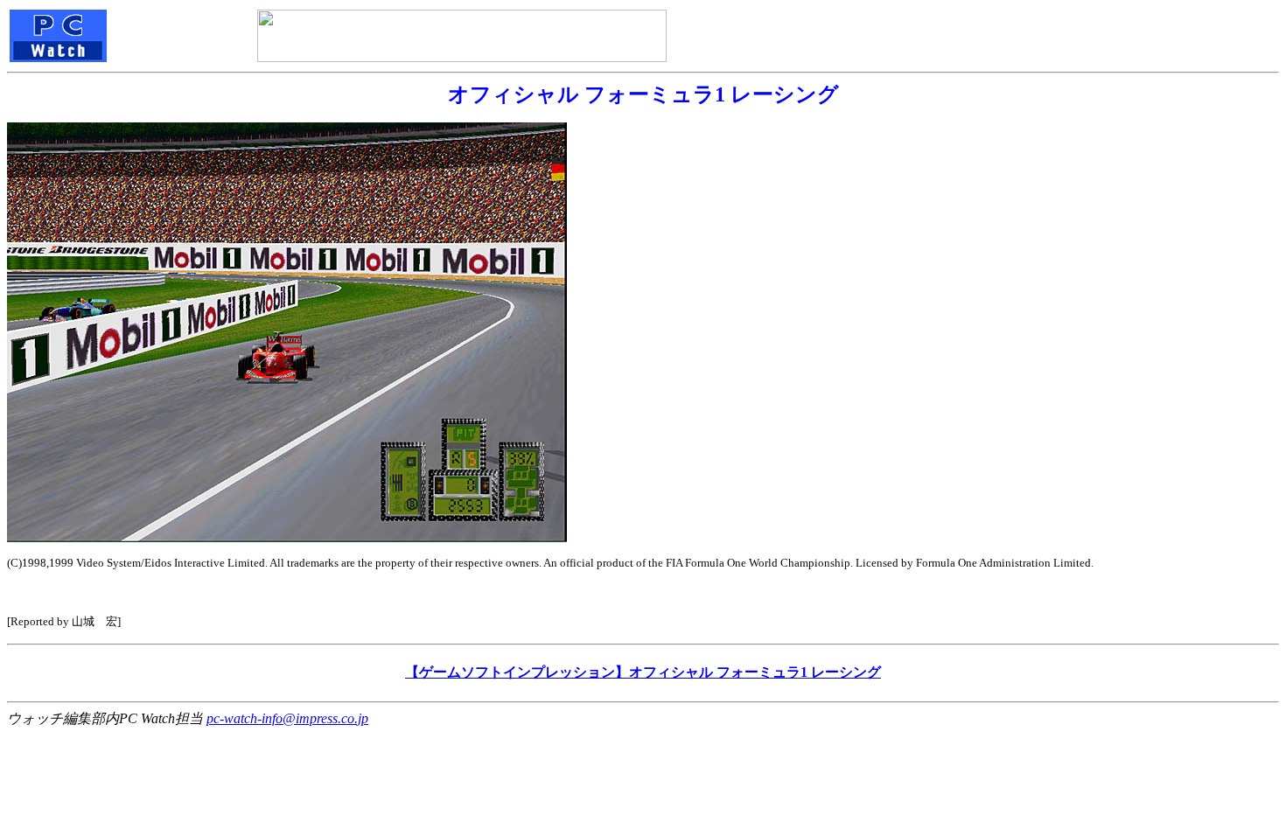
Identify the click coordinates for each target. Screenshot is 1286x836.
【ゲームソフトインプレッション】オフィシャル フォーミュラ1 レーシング (643, 672)
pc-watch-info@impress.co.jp (287, 718)
